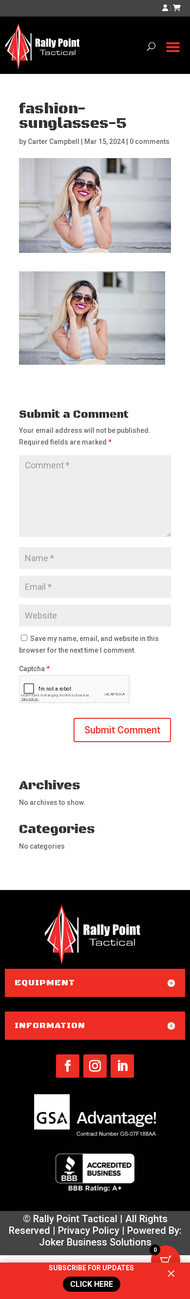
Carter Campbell (53, 141)
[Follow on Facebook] (67, 1066)
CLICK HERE (90, 1284)
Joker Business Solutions (95, 1242)
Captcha (34, 669)
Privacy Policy (88, 1230)
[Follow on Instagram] (95, 1066)
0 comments (150, 141)
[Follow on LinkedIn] (122, 1066)
